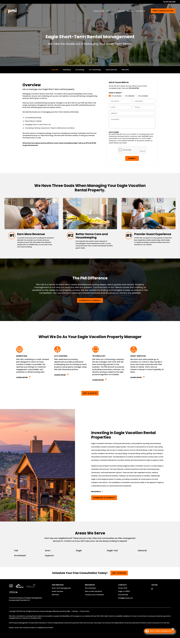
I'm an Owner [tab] (116, 96)
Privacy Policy (84, 611)
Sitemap (75, 611)
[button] (152, 588)
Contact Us (140, 11)
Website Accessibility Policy (32, 618)
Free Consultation (163, 11)
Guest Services (111, 70)
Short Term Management (61, 588)
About (129, 11)
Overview (54, 70)
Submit (132, 158)
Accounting (79, 70)
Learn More (22, 377)
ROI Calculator (90, 588)
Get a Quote (90, 393)
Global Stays (99, 11)
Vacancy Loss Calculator (94, 595)
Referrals (121, 11)
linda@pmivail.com (125, 598)
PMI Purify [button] (55, 595)
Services (109, 11)
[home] (10, 11)
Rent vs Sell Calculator (93, 591)
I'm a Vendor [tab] (143, 96)
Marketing (67, 70)
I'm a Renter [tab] (129, 96)
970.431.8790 (170, 2)
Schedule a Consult (90, 300)
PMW (68, 611)
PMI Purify (125, 70)
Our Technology (95, 70)
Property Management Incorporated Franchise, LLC (25, 599)
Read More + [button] (127, 492)
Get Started (119, 573)
